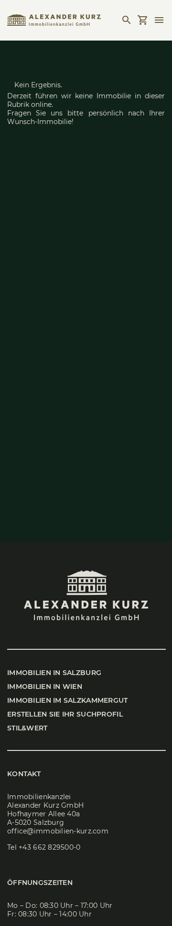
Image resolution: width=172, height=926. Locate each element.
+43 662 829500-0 (49, 847)
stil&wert (27, 728)
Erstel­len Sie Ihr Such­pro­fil (65, 714)
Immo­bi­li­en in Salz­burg (54, 672)
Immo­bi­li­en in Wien (44, 686)
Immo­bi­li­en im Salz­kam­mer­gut (67, 700)
